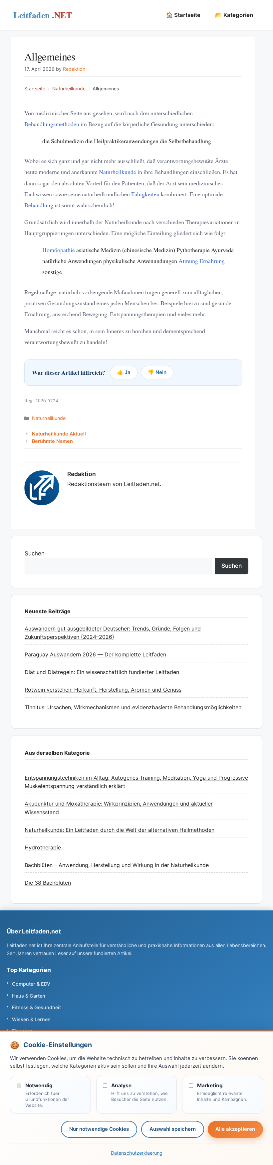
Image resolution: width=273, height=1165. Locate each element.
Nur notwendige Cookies (99, 1129)
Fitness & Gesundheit (36, 1007)
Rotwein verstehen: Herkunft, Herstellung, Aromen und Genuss (103, 689)
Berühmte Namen (52, 441)
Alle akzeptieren (235, 1129)
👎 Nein (157, 372)
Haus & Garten (28, 996)
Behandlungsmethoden (51, 124)
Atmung (188, 261)
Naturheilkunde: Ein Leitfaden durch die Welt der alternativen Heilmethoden (119, 829)
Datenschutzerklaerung (136, 1153)
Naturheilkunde (69, 88)
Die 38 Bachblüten (48, 882)
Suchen (35, 553)
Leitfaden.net (42, 16)
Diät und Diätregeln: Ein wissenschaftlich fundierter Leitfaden (102, 672)
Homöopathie (58, 250)
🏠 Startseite (183, 15)
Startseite (34, 88)
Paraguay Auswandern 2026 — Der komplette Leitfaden (95, 654)
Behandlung (38, 205)
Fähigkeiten (145, 194)
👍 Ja (124, 372)
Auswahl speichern (172, 1129)
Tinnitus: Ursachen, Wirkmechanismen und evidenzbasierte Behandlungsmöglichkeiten (133, 707)
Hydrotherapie (43, 847)
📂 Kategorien (234, 15)
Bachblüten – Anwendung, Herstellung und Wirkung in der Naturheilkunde (117, 865)
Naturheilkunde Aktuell (59, 434)
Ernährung (212, 261)
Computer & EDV (31, 984)
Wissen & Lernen (31, 1019)
